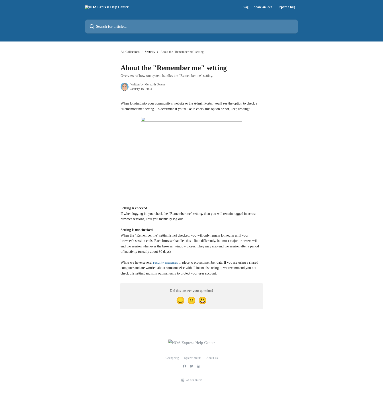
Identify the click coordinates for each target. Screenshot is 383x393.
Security (150, 51)
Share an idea (263, 7)
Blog (245, 7)
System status (192, 357)
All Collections (130, 51)
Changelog (172, 357)
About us (212, 357)
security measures (165, 262)
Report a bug (286, 7)
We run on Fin (194, 379)
